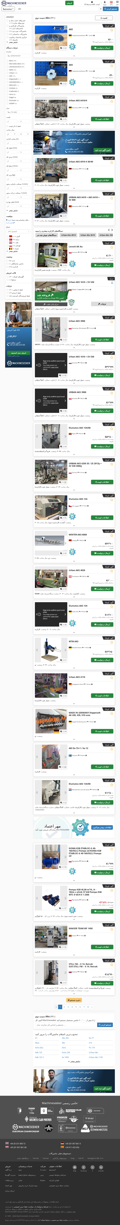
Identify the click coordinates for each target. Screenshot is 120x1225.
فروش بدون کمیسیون (18, 353)
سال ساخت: (10, 130)
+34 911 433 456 (72, 1147)
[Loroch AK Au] (51, 255)
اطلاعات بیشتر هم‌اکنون (102, 827)
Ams (64, 1047)
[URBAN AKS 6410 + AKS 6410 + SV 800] (51, 206)
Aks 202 (65, 1038)
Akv (63, 1043)
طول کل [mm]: (11, 148)
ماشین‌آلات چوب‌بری (17, 31)
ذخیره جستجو (74, 1000)
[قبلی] (37, 37)
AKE (12, 76)
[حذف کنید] (101, 9)
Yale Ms (36, 1158)
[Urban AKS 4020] (51, 579)
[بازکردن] (74, 56)
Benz (12, 61)
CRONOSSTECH (16, 67)
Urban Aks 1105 (96, 1057)
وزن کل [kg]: (10, 175)
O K (90, 1043)
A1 (36, 1038)
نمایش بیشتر (75, 1061)
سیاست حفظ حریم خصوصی (59, 1220)
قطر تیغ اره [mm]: (12, 202)
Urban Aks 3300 (107, 235)
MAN (12, 70)
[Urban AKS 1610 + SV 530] (51, 291)
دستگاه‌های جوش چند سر (46, 235)
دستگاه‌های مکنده (23, 1158)
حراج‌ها (12, 280)
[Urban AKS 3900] (51, 329)
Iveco (12, 94)
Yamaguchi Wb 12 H (95, 1158)
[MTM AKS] (51, 650)
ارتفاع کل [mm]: (12, 166)
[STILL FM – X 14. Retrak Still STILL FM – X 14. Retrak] (51, 972)
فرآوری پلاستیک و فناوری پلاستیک (18, 38)
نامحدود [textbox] (12, 231)
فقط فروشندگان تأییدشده (19, 296)
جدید (12, 260)
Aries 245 (66, 1052)
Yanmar (46, 1158)
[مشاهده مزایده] (112, 282)
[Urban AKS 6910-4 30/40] (51, 170)
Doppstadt (15, 79)
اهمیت (104, 18)
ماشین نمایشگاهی (16, 264)
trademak (14, 91)
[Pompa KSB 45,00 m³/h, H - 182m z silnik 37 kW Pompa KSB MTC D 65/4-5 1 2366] (51, 898)
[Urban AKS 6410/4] (51, 109)
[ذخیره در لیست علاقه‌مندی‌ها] (111, 30)
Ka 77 (91, 1038)
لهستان (16, 245)
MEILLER (14, 85)
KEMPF (13, 103)
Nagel (12, 97)
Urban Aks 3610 (88, 235)
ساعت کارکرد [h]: (12, 139)
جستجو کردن (111, 9)
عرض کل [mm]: (12, 157)
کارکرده (13, 267)
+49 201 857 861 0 (73, 1143)
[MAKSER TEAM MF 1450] (51, 937)
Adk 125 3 (39, 1057)
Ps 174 (92, 1047)
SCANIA (13, 88)
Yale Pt (81, 1158)
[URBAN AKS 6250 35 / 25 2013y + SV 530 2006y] (51, 472)
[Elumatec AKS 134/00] (51, 436)
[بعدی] (65, 37)
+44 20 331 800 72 (17, 1143)
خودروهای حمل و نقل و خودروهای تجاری (17, 21)
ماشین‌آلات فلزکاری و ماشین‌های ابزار (16, 27)
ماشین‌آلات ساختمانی (18, 34)
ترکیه (15, 239)
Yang (72, 1158)
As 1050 (65, 1057)
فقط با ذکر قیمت (15, 126)
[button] (117, 3)
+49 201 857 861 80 (18, 1147)
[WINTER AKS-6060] (51, 543)
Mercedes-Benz (16, 64)
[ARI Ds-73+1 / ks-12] (51, 757)
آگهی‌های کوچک (16, 277)
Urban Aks (93, 1052)
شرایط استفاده (45, 1220)
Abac (37, 1043)
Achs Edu (39, 1047)
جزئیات (103, 304)
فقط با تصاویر (16, 290)
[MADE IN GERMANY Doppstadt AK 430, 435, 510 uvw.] (51, 721)
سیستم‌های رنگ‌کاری (60, 1158)
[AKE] (51, 38)
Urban (13, 73)
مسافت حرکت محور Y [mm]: (16, 193)
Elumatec (14, 100)
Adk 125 (38, 1052)
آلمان (16, 236)
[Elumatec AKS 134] (51, 507)
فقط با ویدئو (15, 293)
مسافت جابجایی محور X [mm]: (17, 184)
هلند (15, 242)
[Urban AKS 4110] (51, 685)
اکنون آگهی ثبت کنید (103, 150)
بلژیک (15, 248)
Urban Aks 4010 (68, 235)
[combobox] (18, 231)
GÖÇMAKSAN (16, 82)
